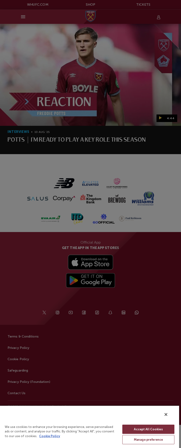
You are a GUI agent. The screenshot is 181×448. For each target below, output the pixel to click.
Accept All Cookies (148, 429)
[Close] (166, 414)
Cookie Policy (49, 436)
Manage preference (148, 439)
